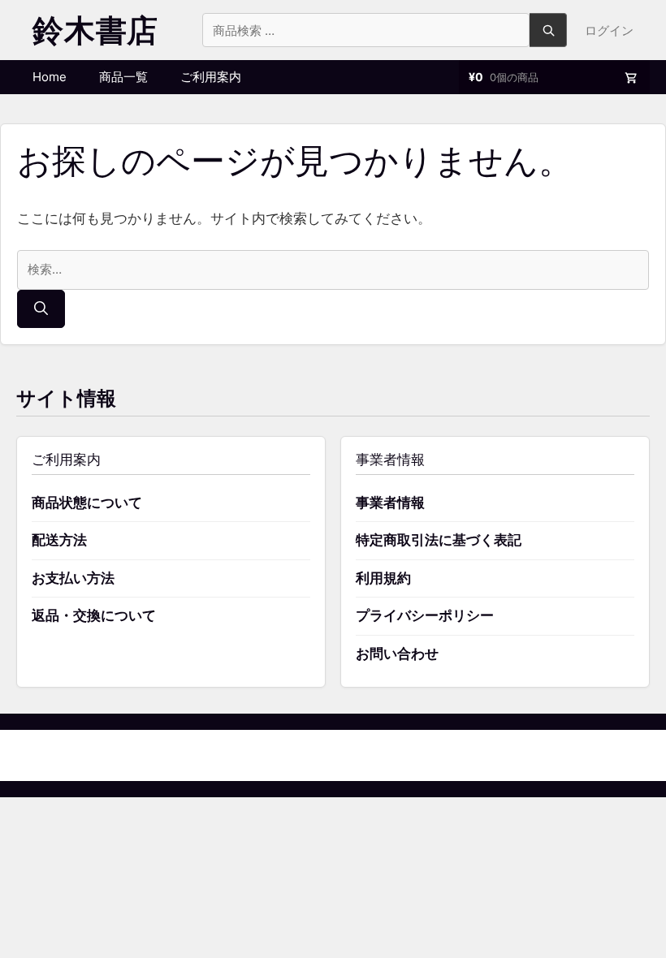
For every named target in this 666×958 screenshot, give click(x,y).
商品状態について (87, 502)
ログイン (609, 30)
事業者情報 (390, 502)
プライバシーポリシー (425, 615)
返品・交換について (94, 615)
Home (49, 76)
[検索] (41, 309)
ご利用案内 (210, 76)
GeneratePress (416, 754)
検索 (548, 30)
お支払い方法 (73, 578)
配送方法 (59, 540)
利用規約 (383, 578)
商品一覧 (123, 76)
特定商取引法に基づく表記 (438, 540)
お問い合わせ (397, 653)
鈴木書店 (95, 30)
